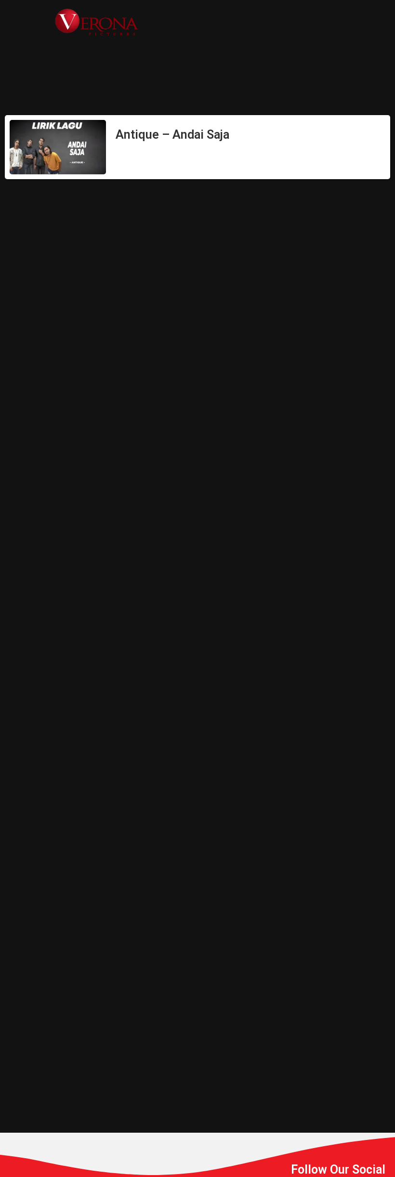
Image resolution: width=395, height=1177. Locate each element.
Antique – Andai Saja (172, 135)
